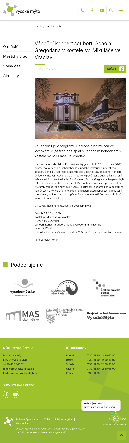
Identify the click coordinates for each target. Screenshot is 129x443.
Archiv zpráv (54, 26)
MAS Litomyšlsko (22, 315)
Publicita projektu (64, 419)
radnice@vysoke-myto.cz (18, 368)
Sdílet (111, 68)
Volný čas (12, 66)
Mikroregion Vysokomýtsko (22, 287)
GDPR (47, 419)
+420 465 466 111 (82, 10)
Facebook (92, 10)
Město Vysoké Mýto (21, 9)
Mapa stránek (23, 423)
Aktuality (11, 76)
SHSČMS (64, 315)
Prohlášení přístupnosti (27, 419)
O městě (10, 46)
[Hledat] (111, 10)
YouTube (101, 10)
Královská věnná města (64, 287)
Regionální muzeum (106, 315)
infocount (121, 424)
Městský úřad (15, 56)
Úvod (38, 26)
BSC (123, 419)
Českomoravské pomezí (106, 287)
